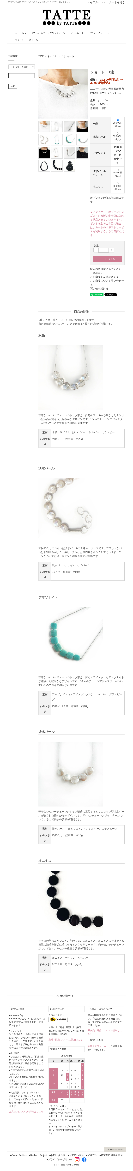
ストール (33, 40)
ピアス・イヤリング (99, 33)
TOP (41, 56)
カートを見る (117, 2)
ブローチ (19, 40)
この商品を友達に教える (104, 276)
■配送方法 (91, 1155)
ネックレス (20, 33)
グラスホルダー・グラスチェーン (48, 33)
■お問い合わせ (57, 1155)
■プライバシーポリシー (59, 1159)
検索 (13, 86)
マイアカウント (96, 2)
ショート (69, 56)
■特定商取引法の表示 (111, 1155)
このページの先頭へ (115, 1149)
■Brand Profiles (18, 1155)
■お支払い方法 (76, 1155)
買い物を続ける (99, 288)
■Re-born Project (38, 1155)
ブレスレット (77, 33)
